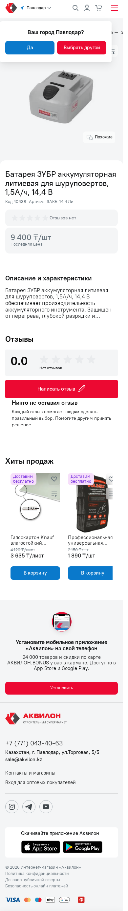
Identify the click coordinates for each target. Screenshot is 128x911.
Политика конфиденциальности (37, 873)
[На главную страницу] (37, 718)
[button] (112, 51)
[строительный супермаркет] (11, 8)
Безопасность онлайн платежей (36, 886)
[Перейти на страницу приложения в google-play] (82, 847)
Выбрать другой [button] (82, 48)
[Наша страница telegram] (28, 806)
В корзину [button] (34, 573)
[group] (30, 217)
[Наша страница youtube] (46, 806)
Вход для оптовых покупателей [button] (40, 782)
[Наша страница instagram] (11, 806)
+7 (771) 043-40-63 (34, 743)
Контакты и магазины (30, 773)
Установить (61, 687)
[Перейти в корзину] (99, 8)
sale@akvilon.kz (23, 759)
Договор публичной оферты (32, 880)
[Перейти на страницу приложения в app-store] (40, 847)
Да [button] (30, 48)
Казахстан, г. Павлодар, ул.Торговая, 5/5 (52, 752)
